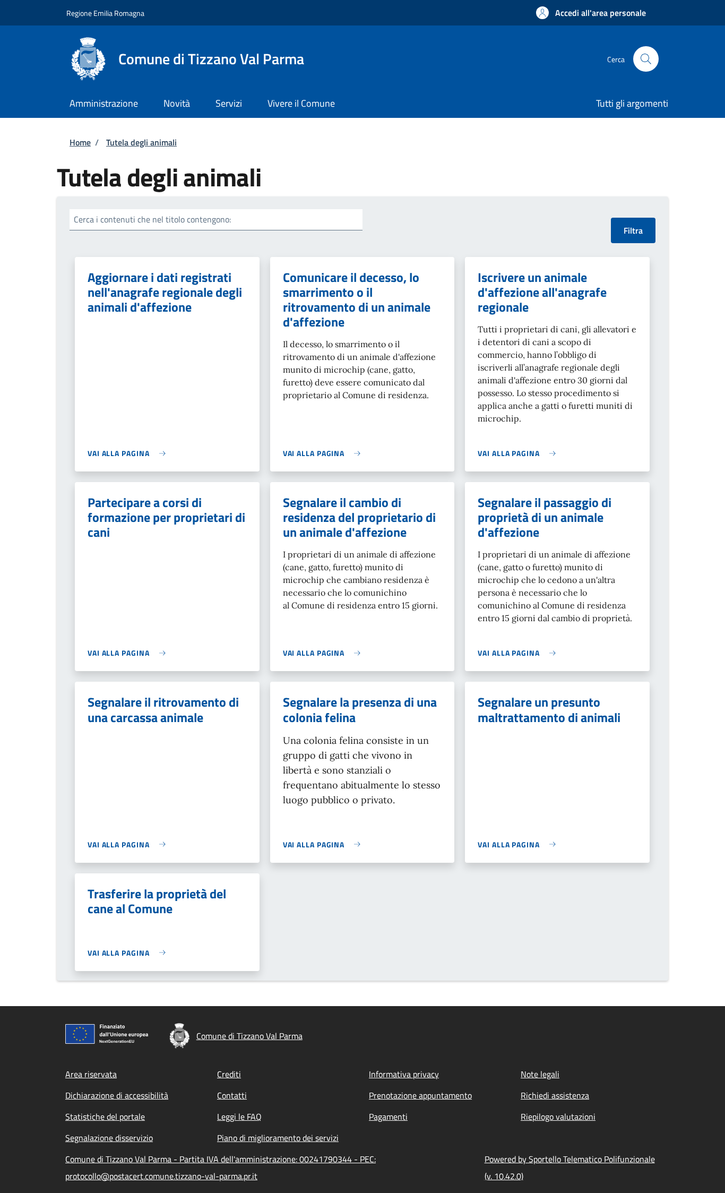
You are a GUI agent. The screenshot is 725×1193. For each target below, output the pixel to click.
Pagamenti (388, 1116)
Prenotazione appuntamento (420, 1095)
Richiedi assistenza (555, 1095)
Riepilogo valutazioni (558, 1116)
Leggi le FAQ (239, 1116)
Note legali (540, 1074)
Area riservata (91, 1074)
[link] (129, 453)
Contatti (232, 1095)
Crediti (229, 1074)
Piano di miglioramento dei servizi (278, 1137)
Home (80, 142)
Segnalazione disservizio (109, 1137)
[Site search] (646, 59)
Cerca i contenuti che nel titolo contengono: (152, 219)
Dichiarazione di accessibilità (116, 1095)
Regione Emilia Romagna (105, 13)
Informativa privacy (404, 1074)
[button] (591, 12)
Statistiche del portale (105, 1116)
